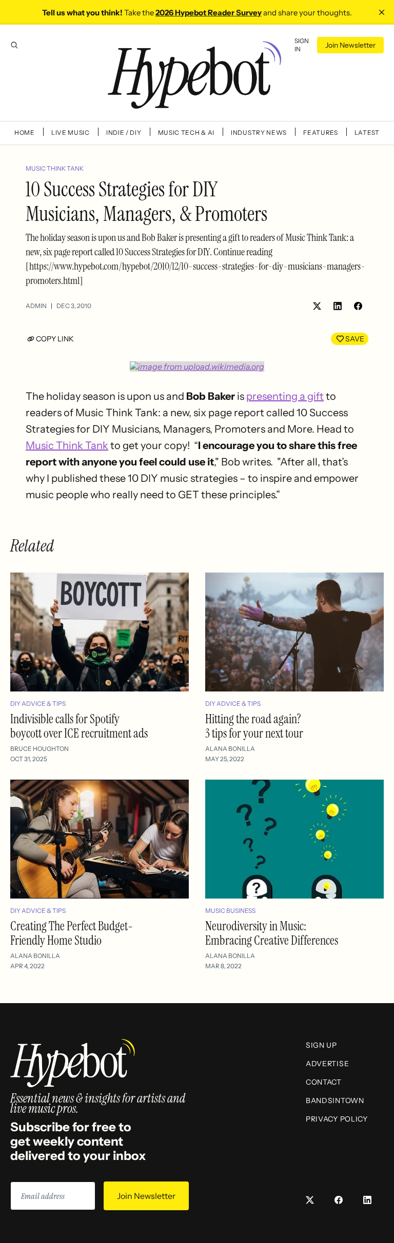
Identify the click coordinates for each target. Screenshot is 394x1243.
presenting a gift (285, 396)
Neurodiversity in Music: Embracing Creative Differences (271, 933)
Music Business (230, 910)
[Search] (14, 45)
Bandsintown (335, 1100)
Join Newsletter (350, 45)
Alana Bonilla (230, 748)
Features (320, 132)
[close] (381, 12)
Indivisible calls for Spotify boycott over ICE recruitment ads (79, 726)
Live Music (70, 132)
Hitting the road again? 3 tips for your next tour (254, 726)
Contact (324, 1082)
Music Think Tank (55, 168)
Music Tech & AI (186, 132)
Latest (367, 132)
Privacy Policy (337, 1119)
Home (24, 132)
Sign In (301, 45)
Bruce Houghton (39, 748)
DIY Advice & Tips (38, 703)
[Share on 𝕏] (317, 306)
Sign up (321, 1045)
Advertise (327, 1063)
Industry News (259, 132)
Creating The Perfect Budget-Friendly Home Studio (71, 933)
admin (36, 306)
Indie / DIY (124, 132)
